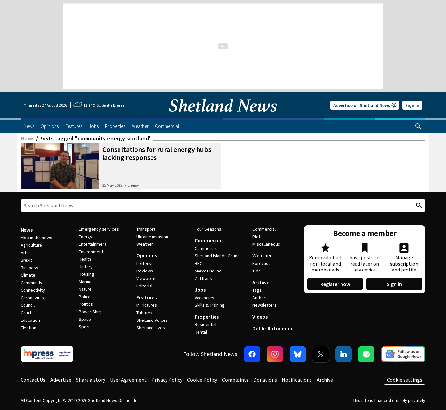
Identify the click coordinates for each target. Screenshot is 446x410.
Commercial (209, 240)
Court (26, 313)
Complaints (235, 379)
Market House (208, 271)
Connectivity (33, 290)
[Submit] (417, 205)
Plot (256, 236)
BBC (198, 263)
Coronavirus (32, 298)
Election (28, 328)
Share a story (90, 379)
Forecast (261, 263)
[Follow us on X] (320, 354)
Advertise (60, 379)
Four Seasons (208, 229)
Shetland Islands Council (218, 256)
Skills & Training (210, 305)
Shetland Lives (150, 328)
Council (28, 305)
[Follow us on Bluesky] (298, 354)
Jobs (200, 290)
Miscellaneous (266, 244)
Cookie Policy (202, 379)
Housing (86, 274)
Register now (335, 284)
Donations (265, 379)
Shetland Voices (152, 320)
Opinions (146, 255)
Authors (260, 298)
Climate (28, 275)
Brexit (26, 260)
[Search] (418, 126)
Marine (85, 282)
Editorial (144, 286)
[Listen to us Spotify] (366, 354)
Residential (205, 324)
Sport (84, 327)
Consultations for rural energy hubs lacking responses (156, 153)
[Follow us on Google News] (403, 354)
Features (146, 297)
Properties (207, 316)
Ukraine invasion (152, 236)
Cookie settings (404, 379)
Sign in (412, 105)
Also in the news (36, 237)
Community (31, 283)
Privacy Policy (166, 379)
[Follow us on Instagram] (275, 354)
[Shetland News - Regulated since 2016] (47, 354)
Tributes (144, 313)
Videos (260, 316)
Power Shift (90, 312)
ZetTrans (203, 278)
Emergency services (99, 229)
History (86, 267)
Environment (91, 251)
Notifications (297, 379)
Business (29, 268)
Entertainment (92, 244)
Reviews (144, 271)
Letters (143, 263)
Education (30, 320)
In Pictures (146, 305)
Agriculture (31, 245)
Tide (256, 271)
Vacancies (204, 298)
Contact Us (33, 379)
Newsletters (264, 305)
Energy (133, 185)
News (28, 138)
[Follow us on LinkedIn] (343, 354)
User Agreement (128, 379)
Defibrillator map (272, 328)
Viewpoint (146, 278)
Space (85, 319)
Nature (85, 289)
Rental (201, 332)
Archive (260, 282)
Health (85, 259)
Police (85, 297)
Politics (86, 304)
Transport (145, 229)
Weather (144, 244)
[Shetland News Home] (223, 116)
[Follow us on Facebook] (252, 354)
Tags (257, 290)
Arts (25, 252)
